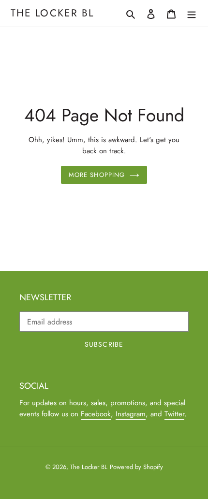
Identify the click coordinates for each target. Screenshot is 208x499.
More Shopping (97, 174)
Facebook (96, 414)
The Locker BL (52, 13)
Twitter (174, 414)
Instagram (131, 414)
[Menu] (191, 13)
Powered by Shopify (136, 466)
